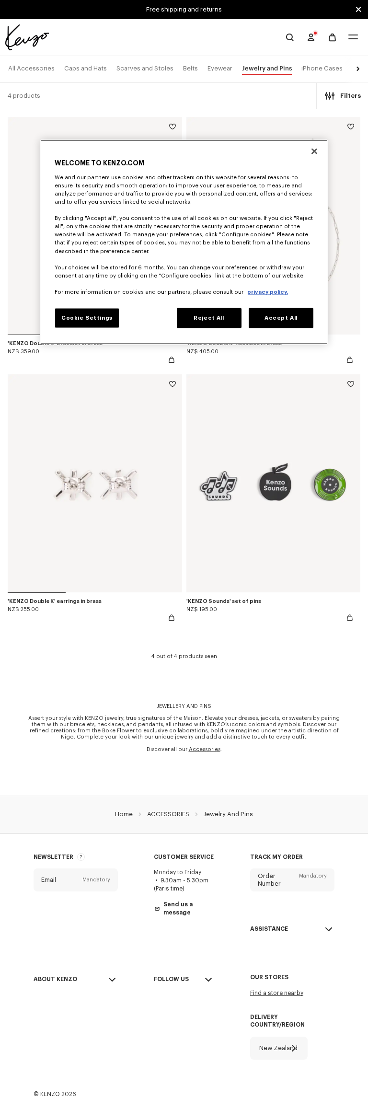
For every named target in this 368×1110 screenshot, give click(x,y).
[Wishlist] (172, 128)
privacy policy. (267, 291)
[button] (356, 69)
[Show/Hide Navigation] (353, 37)
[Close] (314, 151)
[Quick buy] (171, 360)
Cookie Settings (87, 317)
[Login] (311, 37)
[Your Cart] (332, 37)
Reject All (209, 317)
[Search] (290, 37)
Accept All (281, 317)
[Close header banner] (358, 9)
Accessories (204, 749)
